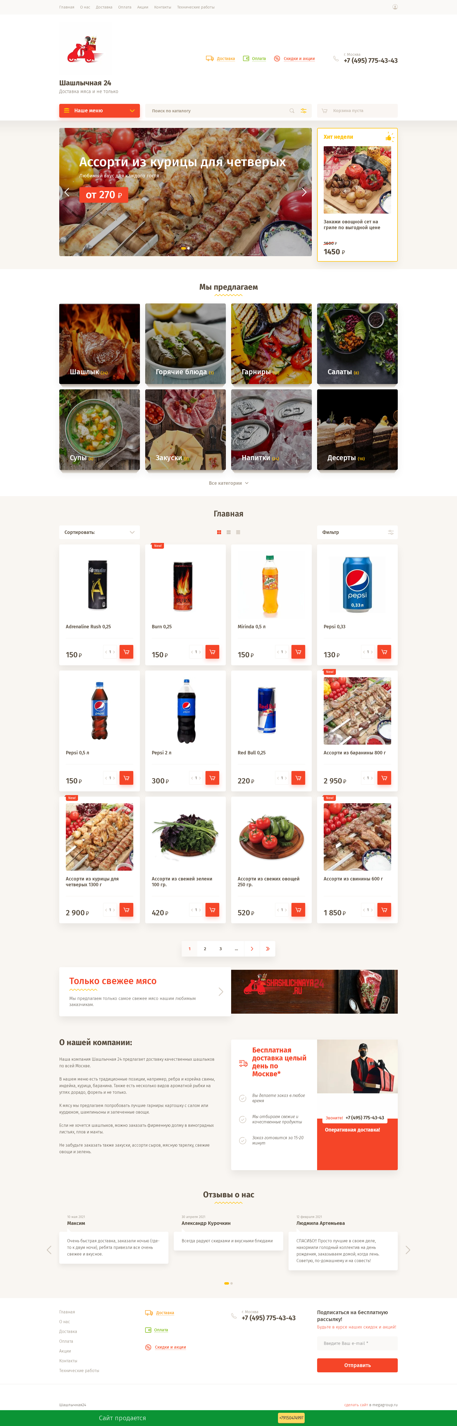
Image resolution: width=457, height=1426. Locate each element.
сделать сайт (356, 1404)
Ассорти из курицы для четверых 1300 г (92, 882)
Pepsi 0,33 (334, 627)
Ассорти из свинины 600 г (353, 879)
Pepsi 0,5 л (77, 753)
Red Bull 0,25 (252, 753)
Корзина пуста (348, 110)
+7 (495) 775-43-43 (371, 61)
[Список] (228, 532)
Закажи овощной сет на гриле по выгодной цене (352, 224)
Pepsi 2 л (161, 753)
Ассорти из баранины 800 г (355, 753)
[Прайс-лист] (238, 532)
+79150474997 (291, 1417)
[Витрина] (219, 532)
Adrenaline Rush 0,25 (88, 627)
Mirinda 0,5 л (252, 627)
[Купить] (126, 652)
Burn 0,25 (162, 627)
